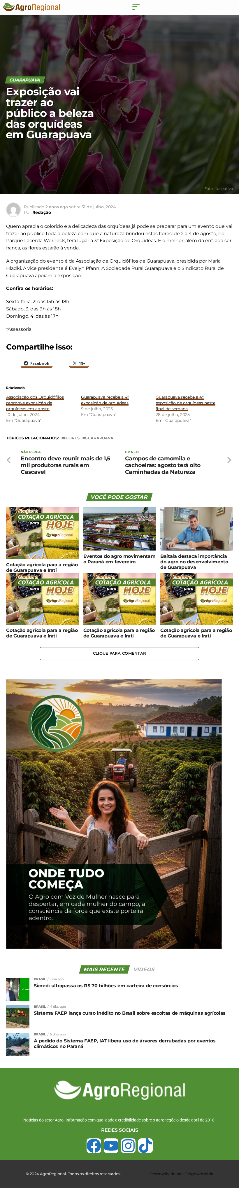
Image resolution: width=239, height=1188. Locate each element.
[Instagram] (128, 1145)
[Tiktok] (145, 1145)
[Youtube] (111, 1145)
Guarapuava (99, 438)
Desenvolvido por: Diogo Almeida (181, 1173)
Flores (72, 438)
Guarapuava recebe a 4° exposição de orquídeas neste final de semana (185, 402)
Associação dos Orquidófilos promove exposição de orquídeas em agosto (35, 402)
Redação (41, 212)
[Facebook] (94, 1145)
